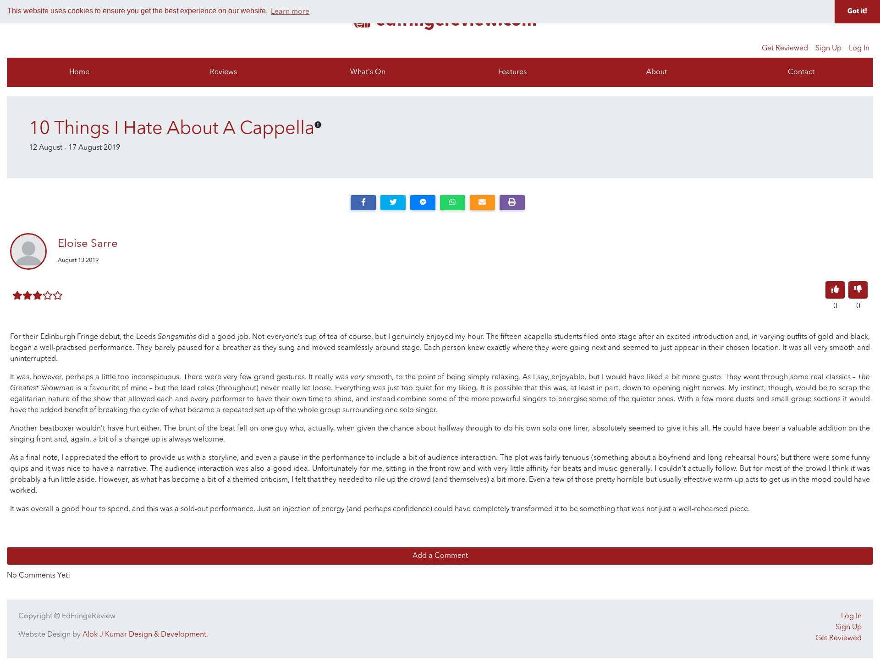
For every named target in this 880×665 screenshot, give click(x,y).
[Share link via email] (482, 202)
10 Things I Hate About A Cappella (171, 129)
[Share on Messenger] (422, 202)
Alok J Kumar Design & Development (144, 634)
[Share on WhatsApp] (452, 202)
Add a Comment (440, 556)
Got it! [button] (857, 11)
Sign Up (828, 48)
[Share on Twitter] (393, 202)
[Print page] (512, 202)
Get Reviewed (785, 48)
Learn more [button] (290, 12)
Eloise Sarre (88, 244)
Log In (859, 48)
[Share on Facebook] (363, 202)
